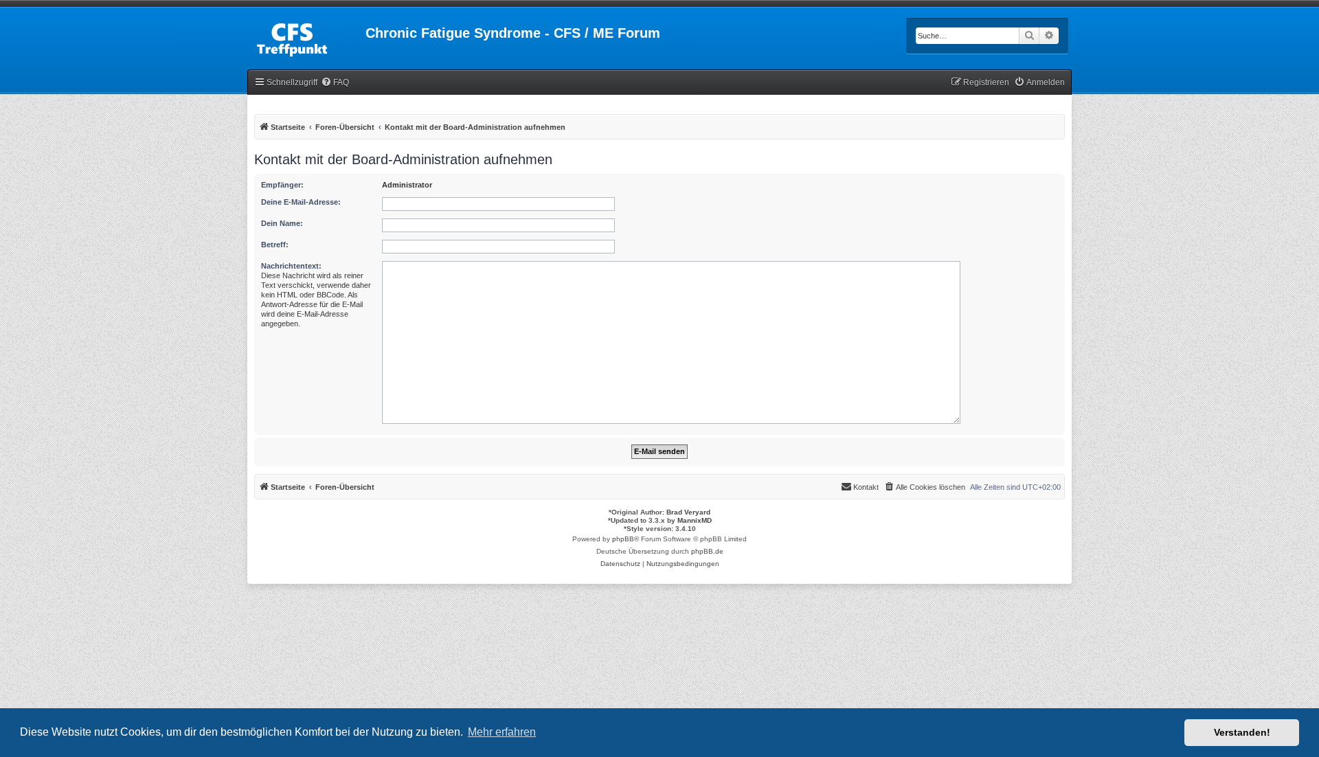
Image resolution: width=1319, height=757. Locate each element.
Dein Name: (282, 223)
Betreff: (275, 244)
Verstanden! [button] (1242, 732)
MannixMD (694, 520)
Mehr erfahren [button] (502, 732)
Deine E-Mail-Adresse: (301, 202)
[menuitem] (335, 83)
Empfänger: (282, 185)
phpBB (623, 539)
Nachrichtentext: (291, 266)
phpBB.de (707, 551)
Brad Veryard (688, 512)
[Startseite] (306, 37)
